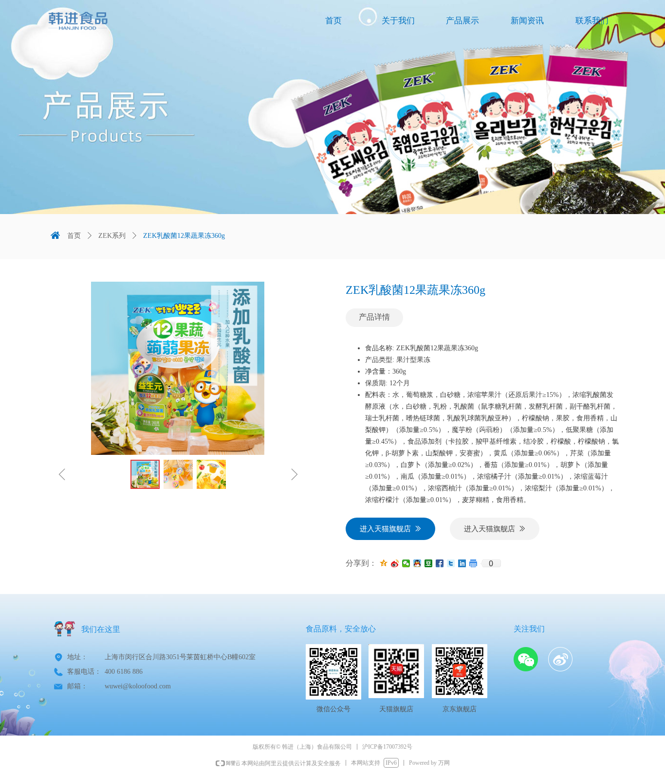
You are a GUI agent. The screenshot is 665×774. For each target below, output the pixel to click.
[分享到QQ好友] (417, 563)
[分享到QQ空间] (384, 563)
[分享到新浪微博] (395, 563)
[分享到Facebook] (440, 563)
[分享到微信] (406, 563)
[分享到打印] (473, 563)
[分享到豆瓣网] (429, 563)
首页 (74, 235)
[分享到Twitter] (451, 563)
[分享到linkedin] (462, 563)
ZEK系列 (112, 235)
